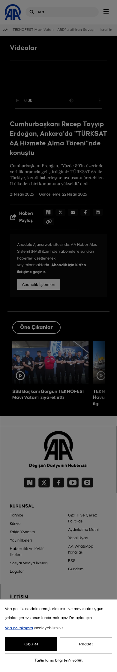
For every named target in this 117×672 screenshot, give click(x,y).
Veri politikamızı (19, 628)
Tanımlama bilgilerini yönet (58, 660)
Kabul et (31, 644)
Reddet (86, 644)
